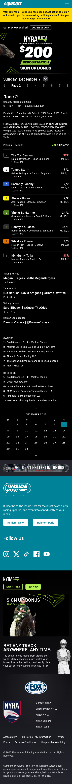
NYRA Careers (43, 720)
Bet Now (33, 586)
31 (26, 448)
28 (64, 442)
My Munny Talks (22, 255)
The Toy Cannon (22, 155)
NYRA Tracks (42, 726)
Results (19, 145)
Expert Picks (13, 586)
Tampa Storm (20, 169)
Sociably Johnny (22, 184)
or (41, 27)
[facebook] (36, 554)
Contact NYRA (43, 702)
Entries (7, 145)
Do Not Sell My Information (36, 736)
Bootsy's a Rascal (23, 227)
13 (54, 430)
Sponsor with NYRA (46, 708)
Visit (55, 145)
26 (45, 442)
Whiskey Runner (22, 241)
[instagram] (6, 554)
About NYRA (42, 714)
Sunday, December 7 (22, 79)
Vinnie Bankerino (23, 212)
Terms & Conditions (25, 742)
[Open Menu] (66, 4)
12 (45, 430)
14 (64, 430)
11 (36, 430)
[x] (16, 554)
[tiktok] (26, 554)
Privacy (60, 736)
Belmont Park (45, 522)
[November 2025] (36, 408)
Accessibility (10, 736)
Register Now (15, 522)
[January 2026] (36, 455)
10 (26, 430)
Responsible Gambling (53, 742)
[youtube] (47, 554)
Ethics (6, 742)
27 (54, 442)
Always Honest (21, 198)
